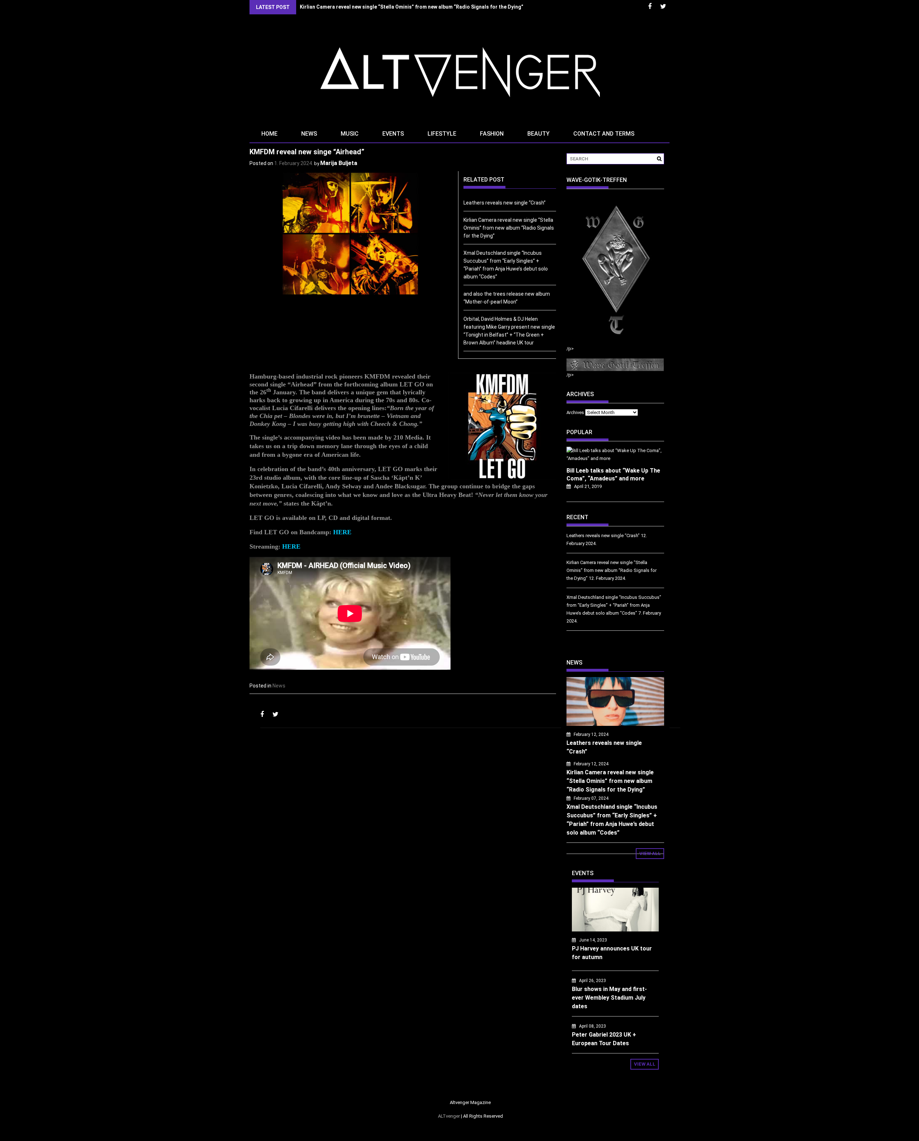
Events (393, 133)
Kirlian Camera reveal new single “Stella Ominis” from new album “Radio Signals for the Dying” (411, 7)
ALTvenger (449, 1116)
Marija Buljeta (338, 163)
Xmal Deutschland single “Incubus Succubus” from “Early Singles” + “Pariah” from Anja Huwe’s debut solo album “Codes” (613, 605)
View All (650, 853)
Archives (575, 412)
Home (269, 133)
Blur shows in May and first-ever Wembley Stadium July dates (609, 998)
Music (350, 133)
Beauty (538, 133)
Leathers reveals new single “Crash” (504, 203)
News (309, 133)
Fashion (492, 133)
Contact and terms (603, 133)
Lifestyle (442, 133)
